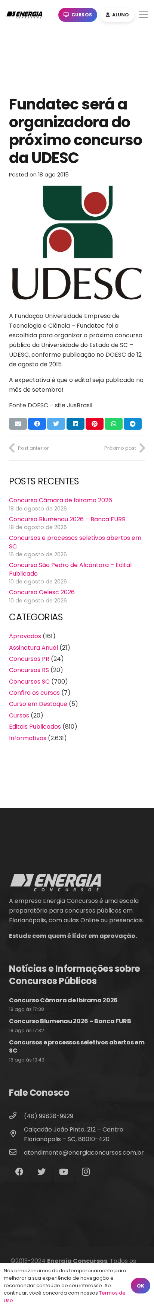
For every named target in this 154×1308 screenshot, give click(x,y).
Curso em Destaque (38, 704)
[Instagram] (86, 1172)
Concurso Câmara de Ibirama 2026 (60, 500)
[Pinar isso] (95, 424)
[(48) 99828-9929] (16, 1116)
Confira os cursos (34, 692)
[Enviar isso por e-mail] (18, 424)
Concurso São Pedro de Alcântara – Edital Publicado (70, 569)
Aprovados (25, 636)
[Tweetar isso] (56, 424)
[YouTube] (63, 1172)
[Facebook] (19, 1172)
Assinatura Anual (33, 647)
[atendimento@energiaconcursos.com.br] (16, 1153)
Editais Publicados (35, 726)
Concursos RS (29, 670)
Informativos (27, 738)
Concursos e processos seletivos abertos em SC (75, 542)
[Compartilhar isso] (37, 424)
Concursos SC (29, 681)
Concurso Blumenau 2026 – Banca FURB (67, 519)
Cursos (19, 715)
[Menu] (143, 15)
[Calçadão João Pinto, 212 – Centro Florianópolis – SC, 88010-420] (16, 1134)
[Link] (26, 15)
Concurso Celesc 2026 (42, 592)
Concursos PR (29, 659)
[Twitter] (41, 1172)
